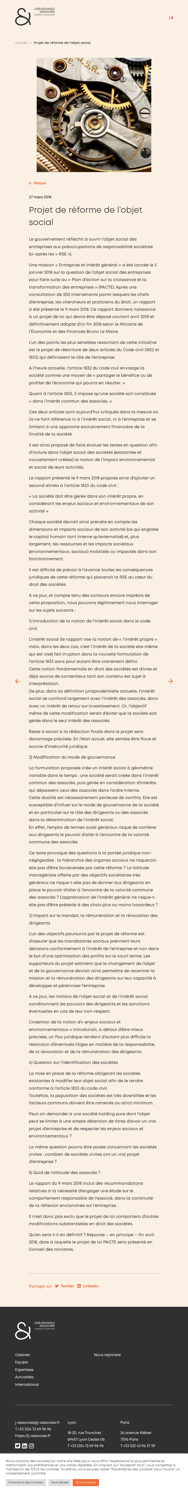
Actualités (24, 1377)
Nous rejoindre (107, 1355)
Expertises (24, 1370)
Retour (40, 183)
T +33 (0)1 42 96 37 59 (137, 1446)
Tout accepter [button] (85, 1482)
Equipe (21, 1362)
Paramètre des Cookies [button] (25, 1482)
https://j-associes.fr (32, 1436)
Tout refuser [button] (60, 1482)
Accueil (21, 43)
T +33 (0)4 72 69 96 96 (33, 1429)
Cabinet (22, 1355)
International (27, 1385)
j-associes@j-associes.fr (37, 1422)
